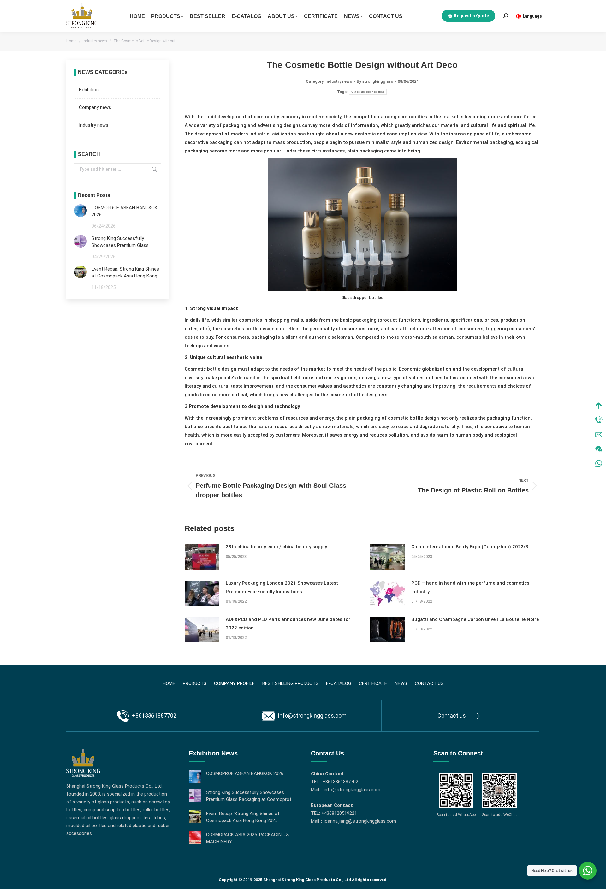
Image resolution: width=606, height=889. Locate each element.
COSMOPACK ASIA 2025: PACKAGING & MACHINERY (247, 838)
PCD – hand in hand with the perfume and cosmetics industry (470, 587)
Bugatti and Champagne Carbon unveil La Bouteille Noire (475, 619)
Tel (598, 420)
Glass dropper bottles (367, 91)
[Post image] (202, 557)
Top (598, 405)
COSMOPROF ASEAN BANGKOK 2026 (124, 211)
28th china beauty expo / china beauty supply (276, 547)
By (375, 81)
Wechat (598, 449)
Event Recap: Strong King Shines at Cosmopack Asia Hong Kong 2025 (125, 272)
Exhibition (89, 89)
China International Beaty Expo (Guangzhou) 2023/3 (469, 547)
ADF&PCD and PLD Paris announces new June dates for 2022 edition (288, 624)
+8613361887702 (154, 715)
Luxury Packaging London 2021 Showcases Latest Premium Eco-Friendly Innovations (282, 587)
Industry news (338, 81)
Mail (598, 434)
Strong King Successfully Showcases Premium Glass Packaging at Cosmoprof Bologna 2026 (120, 242)
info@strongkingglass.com (312, 715)
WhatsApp (598, 463)
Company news (95, 107)
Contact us (451, 715)
